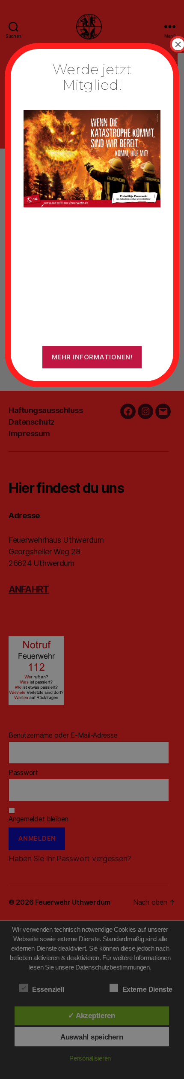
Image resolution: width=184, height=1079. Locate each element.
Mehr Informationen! (92, 357)
